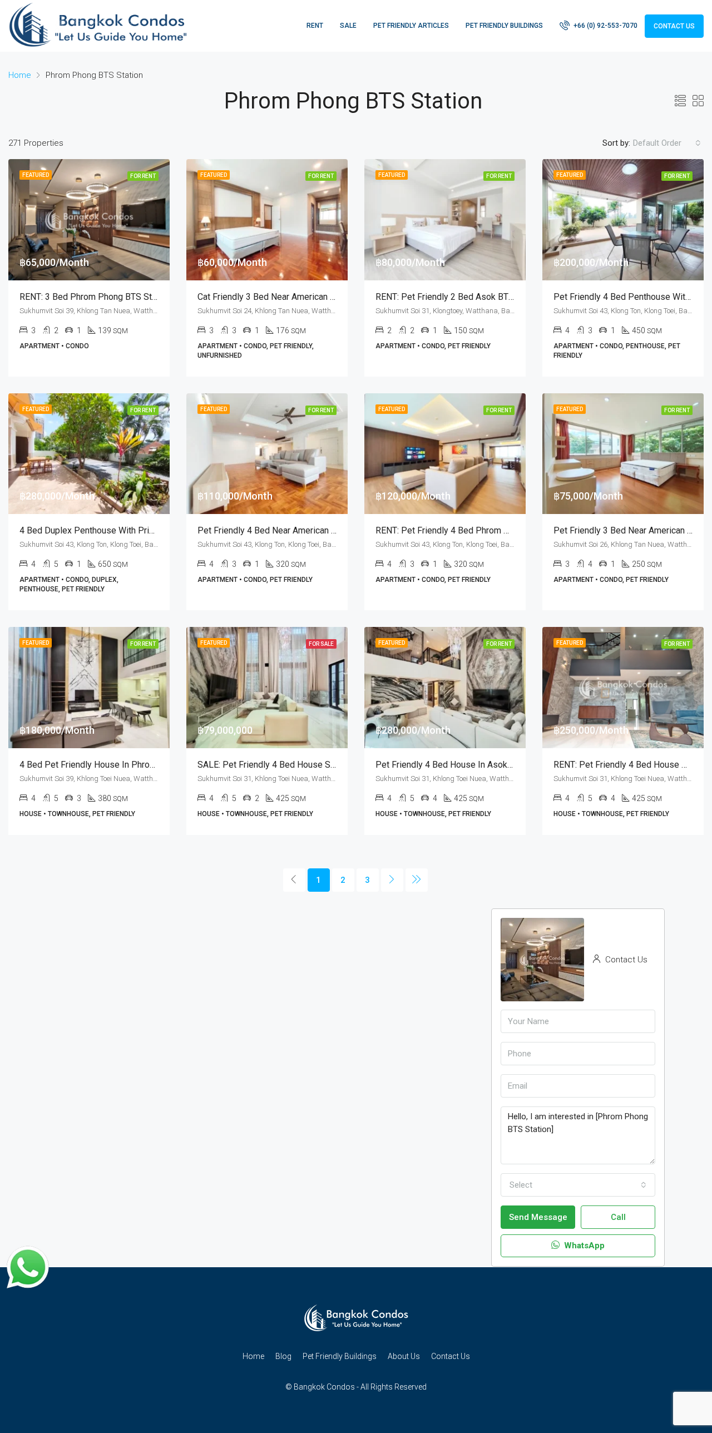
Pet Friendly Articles (411, 25)
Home (253, 1356)
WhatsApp (583, 1246)
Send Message (538, 1217)
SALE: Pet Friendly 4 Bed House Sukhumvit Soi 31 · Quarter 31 (318, 764)
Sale (348, 25)
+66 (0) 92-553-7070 (604, 25)
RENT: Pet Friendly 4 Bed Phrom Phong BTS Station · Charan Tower (505, 530)
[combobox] (667, 143)
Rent (314, 25)
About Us (404, 1356)
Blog (283, 1356)
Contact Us (674, 26)
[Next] (392, 880)
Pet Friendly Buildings (504, 25)
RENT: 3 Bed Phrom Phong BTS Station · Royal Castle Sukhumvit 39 (149, 296)
